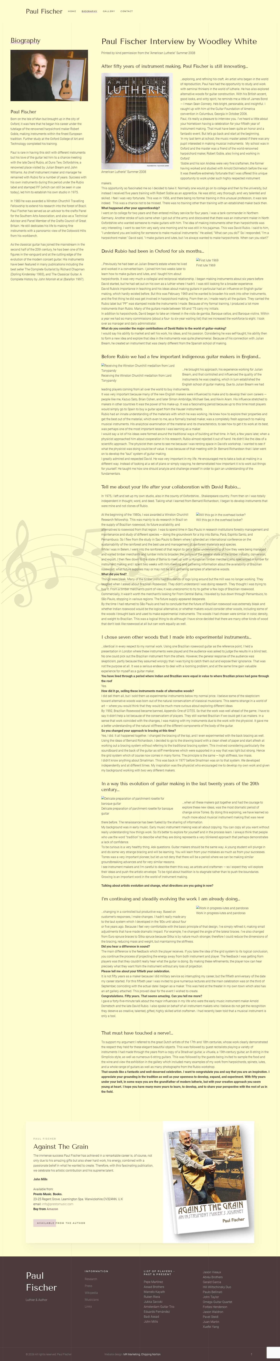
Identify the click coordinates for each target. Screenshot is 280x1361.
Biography (89, 11)
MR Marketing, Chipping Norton (142, 1354)
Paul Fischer (44, 11)
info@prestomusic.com (57, 1204)
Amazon (52, 1209)
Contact (127, 11)
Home (72, 11)
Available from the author (61, 1223)
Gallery (109, 11)
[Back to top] (251, 1354)
